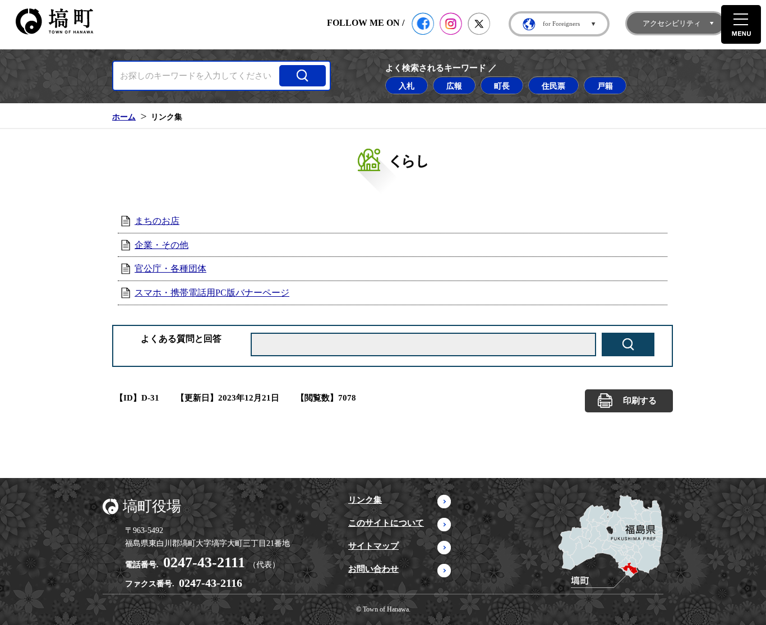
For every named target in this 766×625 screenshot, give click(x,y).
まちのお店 (157, 221)
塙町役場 (152, 506)
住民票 (553, 85)
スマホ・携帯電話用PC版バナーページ (212, 292)
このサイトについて (386, 522)
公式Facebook (423, 23)
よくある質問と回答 (181, 338)
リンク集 (365, 499)
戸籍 (605, 85)
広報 (454, 85)
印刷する (640, 400)
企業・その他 (161, 245)
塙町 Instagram (451, 23)
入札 (406, 85)
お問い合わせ (373, 568)
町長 (502, 85)
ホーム (124, 116)
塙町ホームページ (54, 21)
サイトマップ (373, 545)
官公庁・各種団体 (170, 268)
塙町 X (479, 23)
